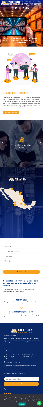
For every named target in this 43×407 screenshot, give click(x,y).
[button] (40, 2)
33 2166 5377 (21, 300)
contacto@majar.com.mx (21, 312)
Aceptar (22, 404)
